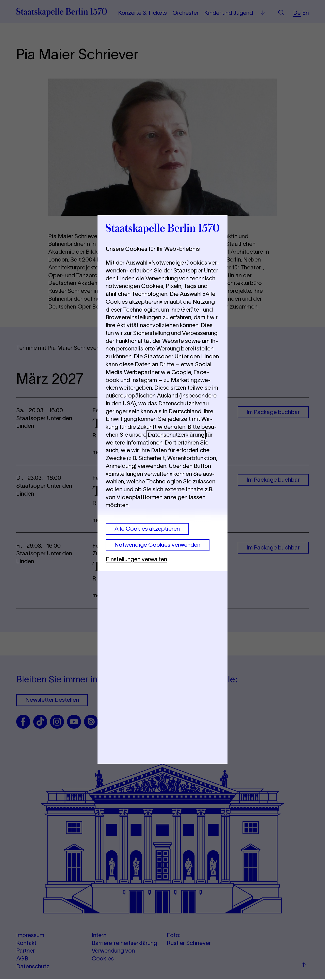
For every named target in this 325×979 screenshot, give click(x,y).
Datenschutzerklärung (176, 434)
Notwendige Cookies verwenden (157, 544)
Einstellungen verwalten (136, 559)
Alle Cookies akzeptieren (147, 528)
